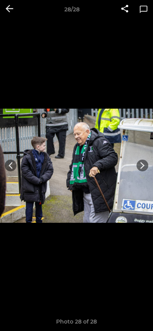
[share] (124, 9)
